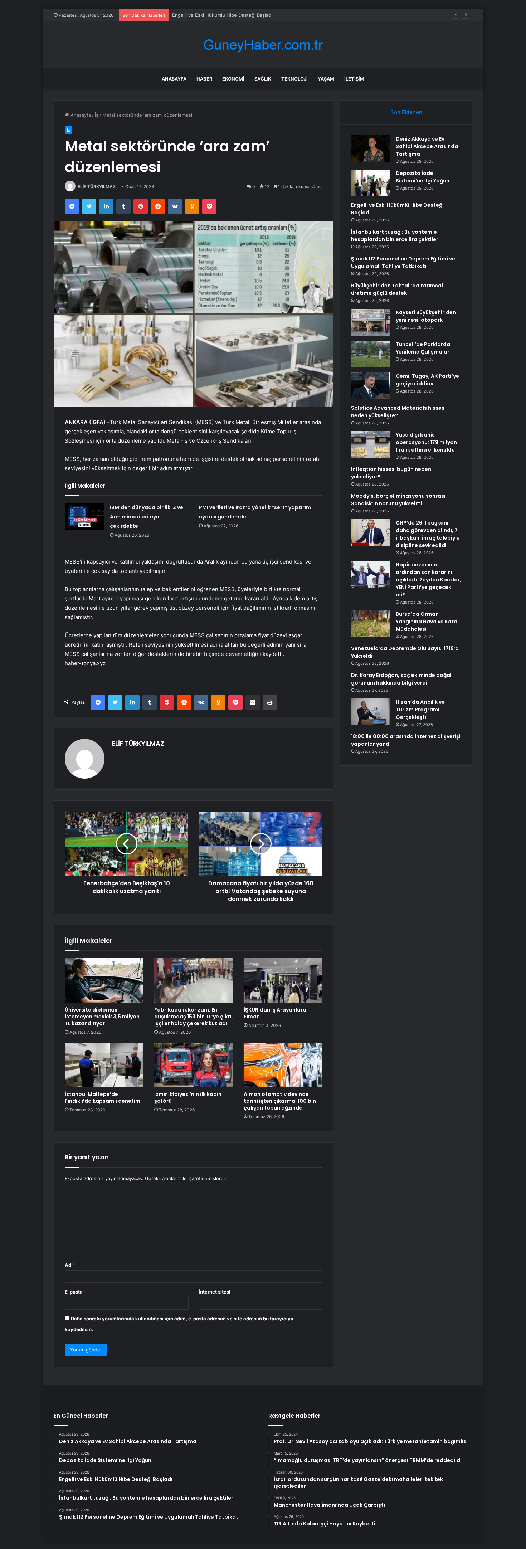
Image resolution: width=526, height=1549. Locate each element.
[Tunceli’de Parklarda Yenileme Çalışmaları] (370, 354)
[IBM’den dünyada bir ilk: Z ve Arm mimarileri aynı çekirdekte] (84, 516)
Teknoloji (294, 79)
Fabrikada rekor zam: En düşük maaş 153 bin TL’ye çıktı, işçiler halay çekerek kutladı (193, 1016)
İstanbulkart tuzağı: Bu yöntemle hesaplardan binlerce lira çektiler (394, 235)
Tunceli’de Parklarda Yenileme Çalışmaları (423, 348)
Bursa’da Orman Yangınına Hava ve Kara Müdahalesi (426, 621)
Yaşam (326, 79)
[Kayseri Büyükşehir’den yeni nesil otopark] (370, 322)
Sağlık (262, 79)
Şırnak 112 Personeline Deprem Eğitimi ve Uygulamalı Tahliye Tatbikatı (403, 262)
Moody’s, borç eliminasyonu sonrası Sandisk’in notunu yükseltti (398, 499)
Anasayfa (174, 79)
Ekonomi (233, 79)
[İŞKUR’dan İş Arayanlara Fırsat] (283, 980)
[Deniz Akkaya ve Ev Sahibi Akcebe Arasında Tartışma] (370, 148)
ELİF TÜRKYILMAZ (97, 186)
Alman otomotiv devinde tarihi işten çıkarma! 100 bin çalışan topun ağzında (280, 1101)
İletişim (354, 79)
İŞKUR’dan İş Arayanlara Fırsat (275, 1013)
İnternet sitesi (214, 1292)
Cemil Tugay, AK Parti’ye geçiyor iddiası (427, 379)
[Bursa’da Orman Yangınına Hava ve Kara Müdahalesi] (370, 623)
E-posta (75, 1292)
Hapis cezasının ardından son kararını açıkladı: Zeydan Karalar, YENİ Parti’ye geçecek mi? (428, 579)
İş (96, 115)
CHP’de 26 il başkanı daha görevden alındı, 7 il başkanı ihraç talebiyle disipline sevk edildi (428, 534)
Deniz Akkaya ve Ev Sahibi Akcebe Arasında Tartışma (427, 146)
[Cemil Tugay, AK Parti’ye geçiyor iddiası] (370, 385)
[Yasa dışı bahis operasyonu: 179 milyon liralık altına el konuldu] (370, 444)
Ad (70, 1265)
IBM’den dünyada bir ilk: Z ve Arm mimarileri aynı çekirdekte (146, 517)
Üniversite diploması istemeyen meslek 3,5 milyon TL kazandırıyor (102, 1016)
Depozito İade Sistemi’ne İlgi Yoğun (422, 177)
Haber (204, 79)
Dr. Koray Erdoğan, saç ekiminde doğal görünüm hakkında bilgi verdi (401, 679)
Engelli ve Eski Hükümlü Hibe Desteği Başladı (222, 15)
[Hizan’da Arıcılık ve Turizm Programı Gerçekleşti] (370, 711)
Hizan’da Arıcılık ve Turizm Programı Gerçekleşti (420, 709)
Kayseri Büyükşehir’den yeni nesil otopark (426, 316)
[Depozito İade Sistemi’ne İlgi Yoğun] (370, 183)
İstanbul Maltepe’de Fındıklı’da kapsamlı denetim (102, 1098)
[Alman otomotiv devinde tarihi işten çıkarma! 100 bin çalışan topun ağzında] (283, 1065)
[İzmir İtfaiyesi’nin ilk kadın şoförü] (193, 1065)
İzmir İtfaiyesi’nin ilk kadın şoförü (187, 1098)
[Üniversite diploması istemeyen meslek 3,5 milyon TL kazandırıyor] (104, 980)
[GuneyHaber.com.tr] (263, 45)
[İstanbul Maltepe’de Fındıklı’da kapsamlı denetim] (104, 1065)
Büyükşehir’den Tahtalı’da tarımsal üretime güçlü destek (397, 289)
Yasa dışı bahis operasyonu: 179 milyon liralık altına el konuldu (426, 442)
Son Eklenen (406, 112)
